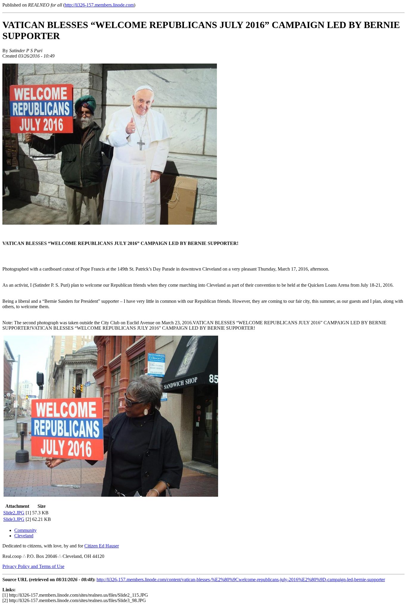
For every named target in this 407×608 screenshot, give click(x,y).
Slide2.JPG (13, 512)
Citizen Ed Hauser (101, 545)
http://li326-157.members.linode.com (99, 4)
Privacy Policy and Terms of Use (33, 566)
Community (25, 530)
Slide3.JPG (13, 519)
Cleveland (23, 535)
